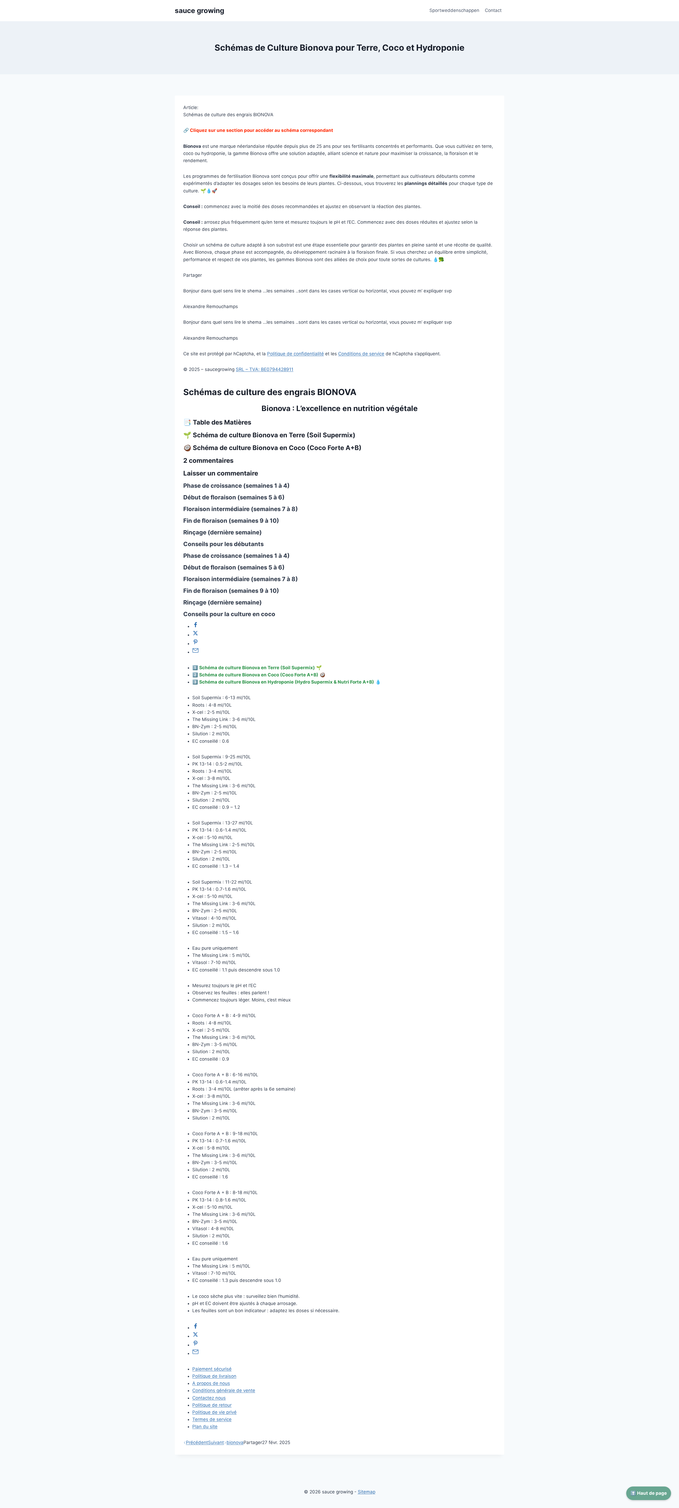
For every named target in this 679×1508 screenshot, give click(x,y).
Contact (493, 10)
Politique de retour (212, 1405)
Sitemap (366, 1491)
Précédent (197, 1442)
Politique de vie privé (214, 1412)
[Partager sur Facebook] (195, 626)
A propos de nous (211, 1383)
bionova (235, 1442)
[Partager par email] (195, 652)
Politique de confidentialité (295, 353)
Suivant (216, 1442)
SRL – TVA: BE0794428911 (264, 369)
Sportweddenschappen (454, 10)
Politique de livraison (214, 1376)
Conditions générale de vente (223, 1390)
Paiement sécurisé (212, 1369)
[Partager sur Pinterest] (195, 643)
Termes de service (212, 1419)
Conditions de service (361, 353)
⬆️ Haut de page (648, 1493)
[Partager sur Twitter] (195, 634)
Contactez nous (209, 1398)
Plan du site (204, 1426)
